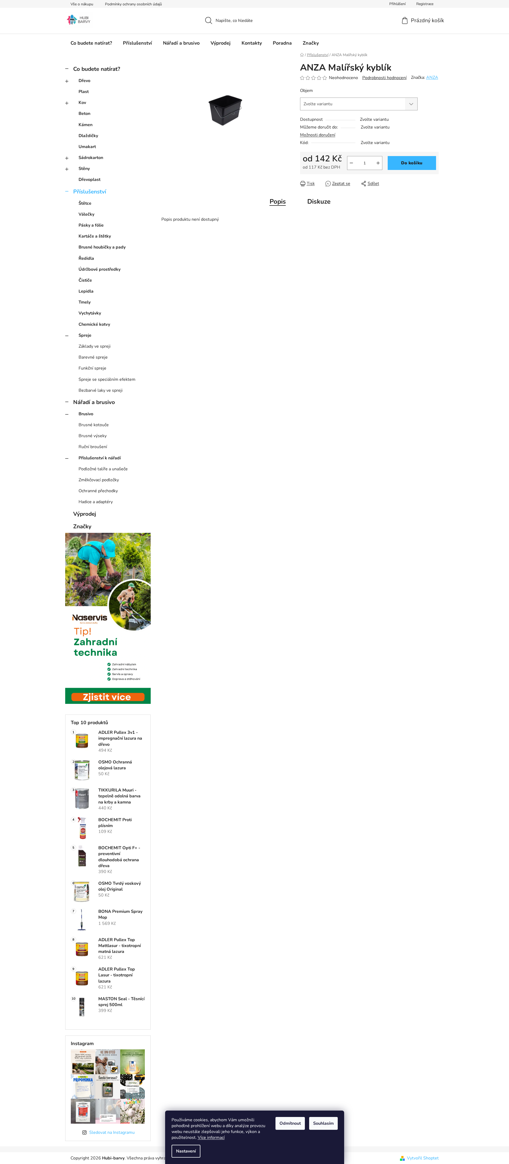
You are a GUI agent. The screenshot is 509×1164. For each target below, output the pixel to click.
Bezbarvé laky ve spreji (101, 390)
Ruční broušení (93, 447)
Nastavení (186, 1151)
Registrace (424, 3)
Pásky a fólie (91, 225)
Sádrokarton (91, 158)
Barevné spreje (93, 357)
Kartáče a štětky (95, 236)
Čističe (85, 280)
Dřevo (84, 81)
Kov (82, 103)
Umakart (87, 147)
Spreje (85, 335)
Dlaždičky (88, 136)
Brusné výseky (93, 436)
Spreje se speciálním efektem (107, 379)
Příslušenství (89, 191)
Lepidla (86, 291)
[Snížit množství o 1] (351, 163)
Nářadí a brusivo (94, 402)
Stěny (84, 169)
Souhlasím (323, 1123)
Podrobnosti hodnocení (384, 78)
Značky (82, 526)
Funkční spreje (92, 368)
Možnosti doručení (317, 135)
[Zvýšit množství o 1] (378, 163)
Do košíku (411, 163)
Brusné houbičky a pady (102, 247)
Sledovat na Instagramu (112, 1132)
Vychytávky (90, 313)
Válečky (86, 214)
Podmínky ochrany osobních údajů (133, 4)
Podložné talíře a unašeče (103, 469)
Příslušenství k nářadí (100, 458)
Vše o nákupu (82, 4)
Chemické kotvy (94, 324)
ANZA (432, 77)
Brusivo (86, 414)
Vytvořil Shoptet (423, 1158)
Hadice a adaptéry (96, 502)
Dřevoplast (89, 180)
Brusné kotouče (94, 425)
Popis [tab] (278, 201)
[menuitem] (91, 43)
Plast (84, 92)
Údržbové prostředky (100, 269)
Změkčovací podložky (99, 480)
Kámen (85, 125)
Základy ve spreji (95, 346)
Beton (84, 114)
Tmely (85, 302)
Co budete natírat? (96, 69)
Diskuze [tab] (319, 201)
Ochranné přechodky (98, 491)
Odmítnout (290, 1123)
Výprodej (84, 514)
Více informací (211, 1137)
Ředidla (86, 258)
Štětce (85, 203)
